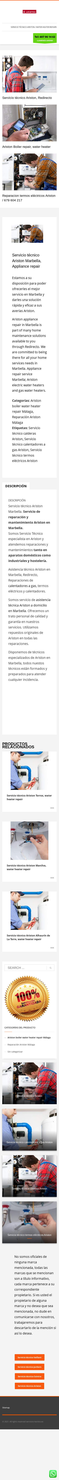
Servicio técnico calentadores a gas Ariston (28, 444)
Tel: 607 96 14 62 (45, 37)
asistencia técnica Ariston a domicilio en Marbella (29, 605)
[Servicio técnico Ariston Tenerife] (29, 74)
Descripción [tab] (16, 486)
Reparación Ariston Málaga (21, 1044)
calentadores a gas (22, 586)
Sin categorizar (15, 1051)
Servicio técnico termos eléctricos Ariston (27, 455)
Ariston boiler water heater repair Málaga (26, 406)
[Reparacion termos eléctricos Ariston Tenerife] (29, 171)
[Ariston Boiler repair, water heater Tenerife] (29, 123)
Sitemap (6, 1407)
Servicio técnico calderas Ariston (26, 433)
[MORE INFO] (52, 808)
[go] (50, 968)
